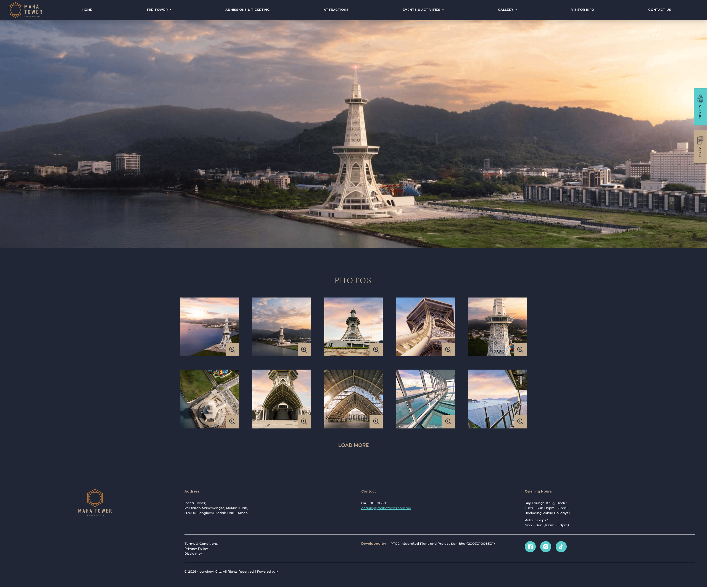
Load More (353, 445)
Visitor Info (582, 9)
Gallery (506, 9)
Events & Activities (422, 9)
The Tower (157, 9)
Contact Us (659, 9)
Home (87, 9)
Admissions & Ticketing (247, 9)
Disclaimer (193, 553)
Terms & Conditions (201, 543)
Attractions (336, 9)
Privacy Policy (196, 548)
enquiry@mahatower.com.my (386, 508)
